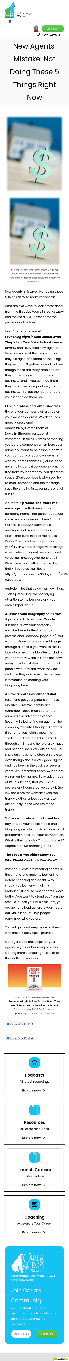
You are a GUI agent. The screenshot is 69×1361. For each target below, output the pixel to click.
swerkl (29, 1280)
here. (24, 685)
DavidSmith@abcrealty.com (26, 433)
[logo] (18, 3)
